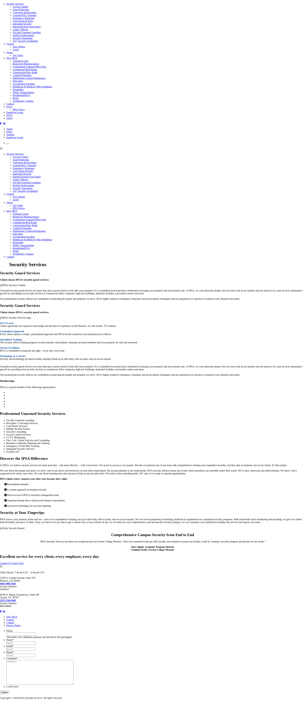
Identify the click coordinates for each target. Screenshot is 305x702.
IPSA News (19, 109)
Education (18, 81)
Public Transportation (23, 92)
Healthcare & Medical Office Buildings (32, 86)
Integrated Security (22, 24)
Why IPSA (11, 58)
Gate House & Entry (23, 21)
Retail (16, 98)
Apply (16, 49)
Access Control (20, 6)
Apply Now (18, 563)
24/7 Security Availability (25, 41)
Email (10, 646)
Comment (11, 658)
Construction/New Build (25, 72)
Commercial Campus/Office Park (29, 66)
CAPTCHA (12, 686)
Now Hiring (19, 46)
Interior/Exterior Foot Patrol (27, 26)
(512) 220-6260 (8, 600)
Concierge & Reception (24, 12)
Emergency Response (23, 18)
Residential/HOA (21, 95)
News (9, 106)
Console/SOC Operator (24, 15)
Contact (10, 103)
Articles (10, 134)
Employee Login (14, 112)
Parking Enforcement (23, 35)
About (9, 52)
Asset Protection (21, 9)
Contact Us (5, 563)
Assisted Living (20, 61)
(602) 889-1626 (8, 583)
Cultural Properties (22, 75)
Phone (9, 630)
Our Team (18, 55)
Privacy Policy (13, 625)
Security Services (15, 4)
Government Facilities (24, 83)
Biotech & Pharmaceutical (26, 64)
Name (10, 640)
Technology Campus (23, 101)
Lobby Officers (20, 29)
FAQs (9, 115)
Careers (10, 44)
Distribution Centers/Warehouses (29, 78)
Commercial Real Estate (25, 69)
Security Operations (23, 38)
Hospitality (18, 89)
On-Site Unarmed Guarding (27, 32)
